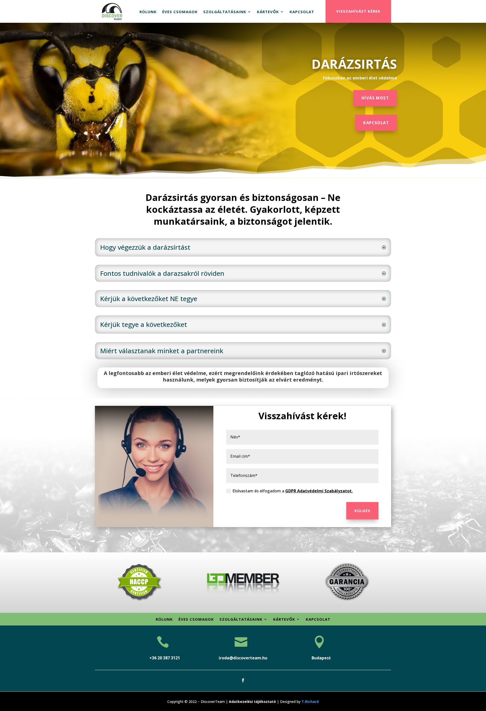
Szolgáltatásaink (224, 11)
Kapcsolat (302, 11)
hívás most (375, 97)
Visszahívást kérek (358, 11)
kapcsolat (376, 122)
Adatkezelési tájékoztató (252, 701)
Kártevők (268, 11)
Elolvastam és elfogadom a (292, 491)
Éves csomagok (180, 11)
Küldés (362, 510)
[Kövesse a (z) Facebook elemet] (243, 680)
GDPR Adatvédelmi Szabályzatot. (319, 491)
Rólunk (148, 11)
